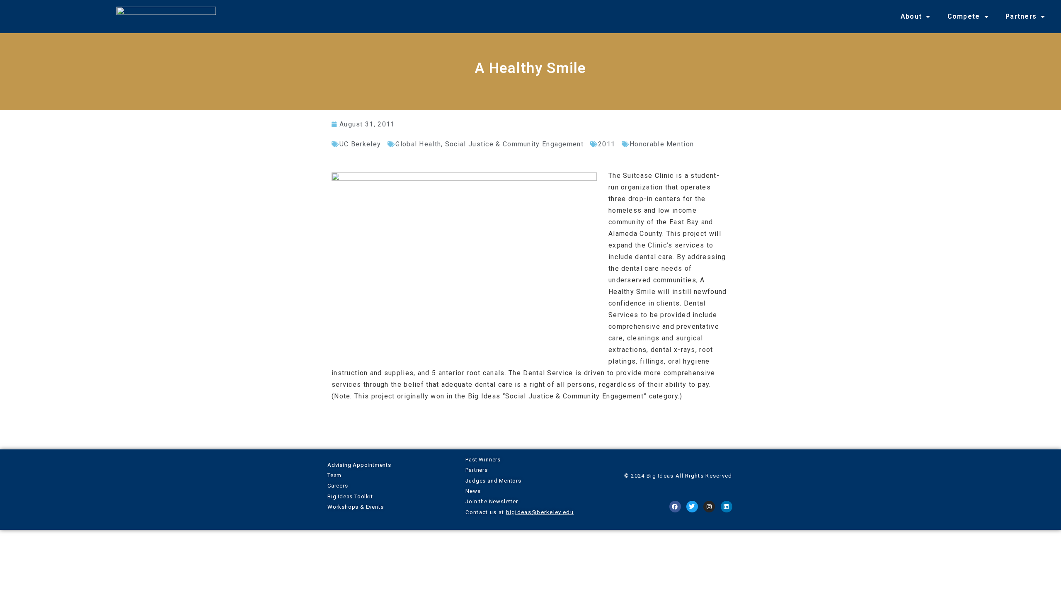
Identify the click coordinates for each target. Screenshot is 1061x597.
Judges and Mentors (493, 481)
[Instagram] (709, 506)
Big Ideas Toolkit (350, 496)
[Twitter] (692, 506)
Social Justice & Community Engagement (514, 144)
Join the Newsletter (491, 501)
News (472, 491)
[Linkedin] (726, 506)
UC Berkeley (360, 144)
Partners (1021, 16)
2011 (606, 144)
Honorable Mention (662, 144)
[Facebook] (675, 506)
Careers (337, 486)
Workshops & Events (355, 507)
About (911, 16)
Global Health (418, 144)
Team (334, 475)
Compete (963, 16)
